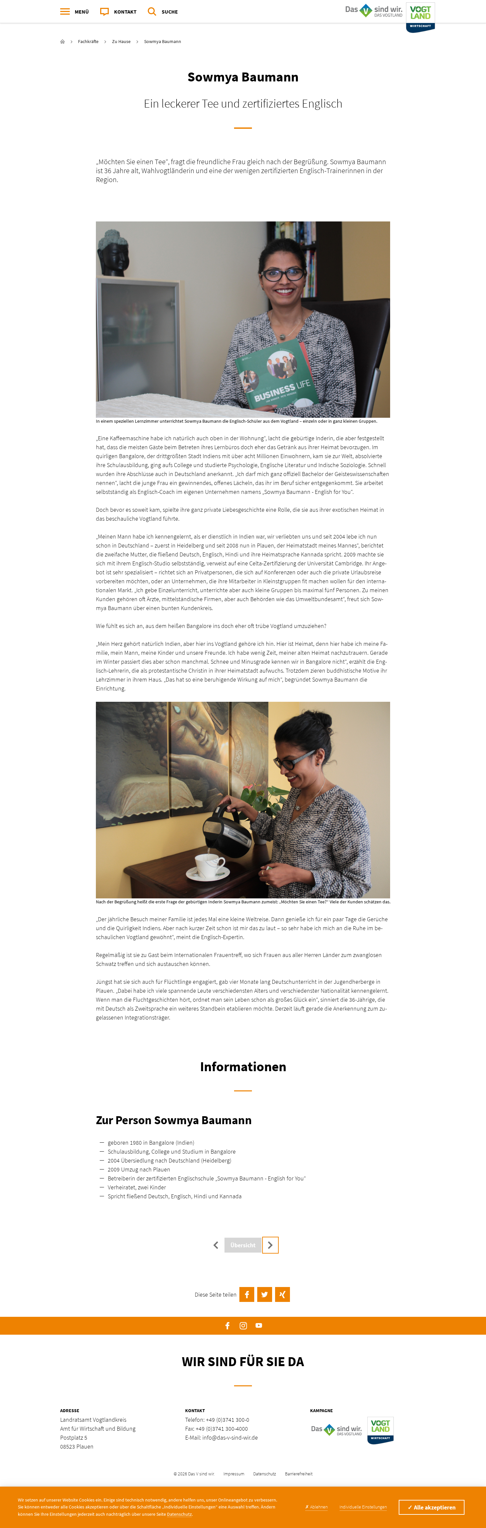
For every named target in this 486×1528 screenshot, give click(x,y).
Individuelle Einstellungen (363, 1507)
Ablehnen (316, 1507)
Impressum (233, 1474)
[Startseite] (388, 11)
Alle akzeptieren (432, 1507)
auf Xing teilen (282, 1294)
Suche (170, 11)
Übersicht (243, 1245)
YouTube (258, 1325)
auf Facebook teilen (246, 1294)
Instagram (243, 1325)
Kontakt (125, 11)
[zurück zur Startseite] (62, 41)
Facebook (227, 1325)
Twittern (264, 1294)
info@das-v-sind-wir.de (230, 1437)
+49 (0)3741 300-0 (227, 1419)
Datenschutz (264, 1474)
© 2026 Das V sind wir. (194, 1474)
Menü (82, 11)
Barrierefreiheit (298, 1474)
